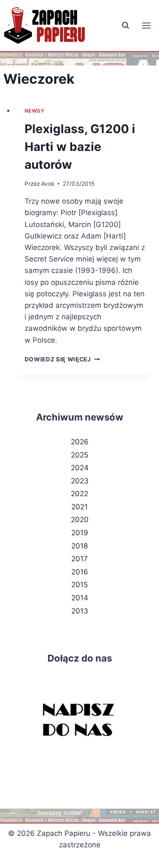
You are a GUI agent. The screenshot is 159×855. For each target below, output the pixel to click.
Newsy (35, 111)
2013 (79, 611)
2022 (79, 493)
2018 (79, 546)
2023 (80, 481)
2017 (79, 558)
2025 (79, 455)
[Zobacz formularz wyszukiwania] (125, 25)
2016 (79, 572)
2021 (79, 507)
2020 (80, 519)
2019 (79, 532)
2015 (79, 584)
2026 (80, 441)
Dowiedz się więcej (62, 359)
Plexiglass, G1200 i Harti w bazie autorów (80, 147)
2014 (79, 598)
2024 (80, 467)
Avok (47, 183)
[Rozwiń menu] (146, 25)
